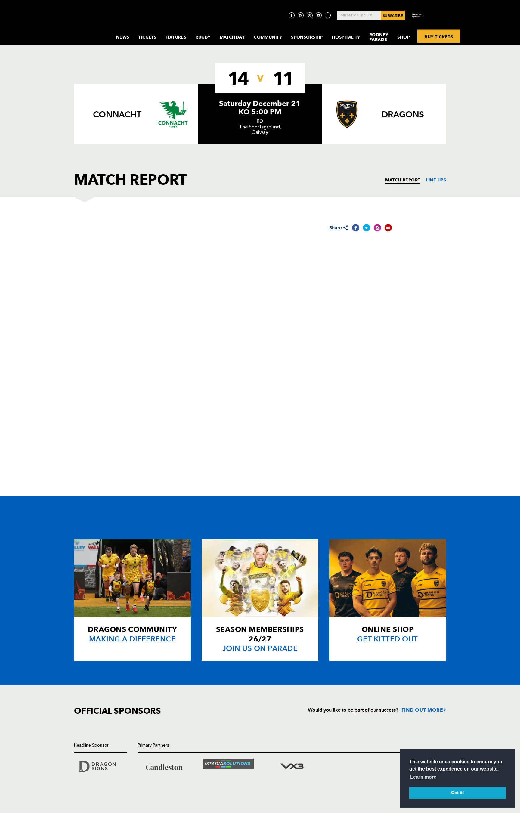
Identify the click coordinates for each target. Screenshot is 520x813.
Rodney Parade (378, 37)
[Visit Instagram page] (301, 15)
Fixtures (176, 37)
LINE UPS (436, 180)
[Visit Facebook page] (292, 15)
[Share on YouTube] (388, 227)
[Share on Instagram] (377, 227)
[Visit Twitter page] (310, 15)
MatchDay (232, 37)
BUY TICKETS (439, 36)
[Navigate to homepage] (90, 31)
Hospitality (346, 37)
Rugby (202, 37)
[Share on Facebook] (355, 227)
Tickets (147, 37)
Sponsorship (307, 37)
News (122, 37)
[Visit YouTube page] (319, 15)
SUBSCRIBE (393, 15)
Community (268, 37)
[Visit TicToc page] (328, 15)
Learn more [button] (423, 777)
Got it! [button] (457, 792)
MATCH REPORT (402, 180)
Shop (403, 37)
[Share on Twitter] (366, 227)
